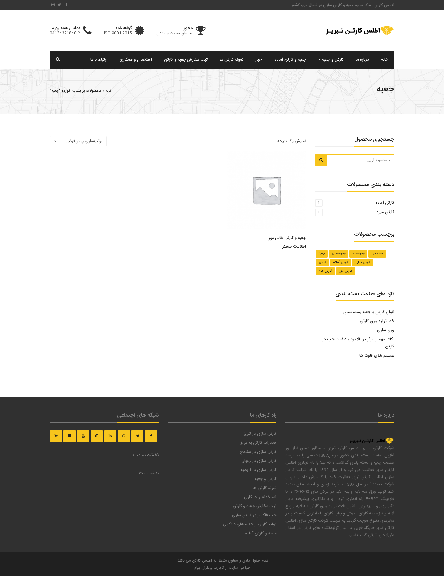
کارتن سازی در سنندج (258, 452)
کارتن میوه (385, 212)
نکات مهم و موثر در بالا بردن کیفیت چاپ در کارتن (358, 343)
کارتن (322, 262)
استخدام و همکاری (136, 59)
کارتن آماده (385, 202)
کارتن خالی (363, 262)
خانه (384, 59)
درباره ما (362, 59)
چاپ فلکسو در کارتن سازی (254, 515)
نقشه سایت (149, 473)
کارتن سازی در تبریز (260, 433)
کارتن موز (345, 271)
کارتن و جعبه (332, 59)
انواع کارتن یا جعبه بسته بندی (368, 312)
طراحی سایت (239, 568)
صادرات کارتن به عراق (258, 442)
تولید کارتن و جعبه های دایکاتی (249, 524)
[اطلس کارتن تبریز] (371, 437)
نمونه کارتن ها (231, 59)
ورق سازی (385, 330)
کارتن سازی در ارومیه (258, 470)
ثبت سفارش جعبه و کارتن (186, 59)
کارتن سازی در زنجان (258, 461)
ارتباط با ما (99, 59)
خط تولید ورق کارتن (376, 321)
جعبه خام (358, 253)
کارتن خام (325, 271)
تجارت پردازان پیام (209, 568)
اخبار (259, 59)
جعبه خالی (338, 253)
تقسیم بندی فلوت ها (376, 355)
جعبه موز (377, 253)
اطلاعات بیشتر (294, 247)
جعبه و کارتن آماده (290, 59)
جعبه (322, 253)
